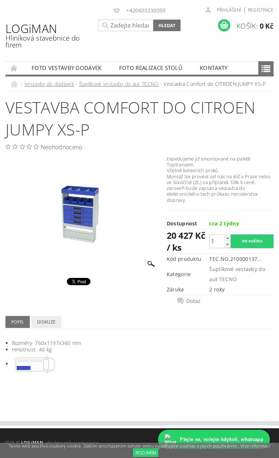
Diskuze (46, 322)
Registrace (261, 10)
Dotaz (193, 301)
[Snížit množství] (227, 244)
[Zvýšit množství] (227, 237)
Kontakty (214, 67)
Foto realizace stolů (150, 67)
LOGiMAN (42, 35)
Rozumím (146, 453)
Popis (17, 322)
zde (124, 453)
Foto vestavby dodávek (67, 67)
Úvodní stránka (14, 68)
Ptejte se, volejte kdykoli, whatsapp (221, 439)
